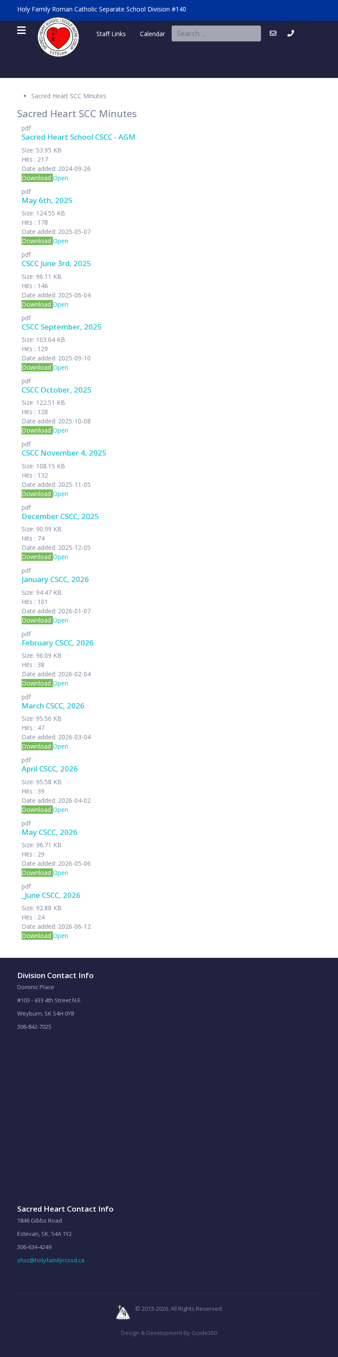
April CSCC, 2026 (50, 769)
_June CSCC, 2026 (51, 895)
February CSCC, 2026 (58, 643)
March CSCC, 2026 (53, 706)
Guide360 (204, 1333)
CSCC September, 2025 (62, 327)
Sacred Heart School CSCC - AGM (79, 137)
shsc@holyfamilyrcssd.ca (50, 1260)
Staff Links (111, 34)
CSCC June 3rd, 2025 (56, 263)
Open (60, 178)
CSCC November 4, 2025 (64, 453)
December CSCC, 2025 (60, 516)
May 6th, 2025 (47, 200)
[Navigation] (21, 30)
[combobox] (216, 33)
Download (37, 178)
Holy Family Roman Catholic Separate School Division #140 (101, 9)
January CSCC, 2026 (55, 579)
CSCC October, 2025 (57, 390)
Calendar (145, 34)
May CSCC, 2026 (49, 832)
